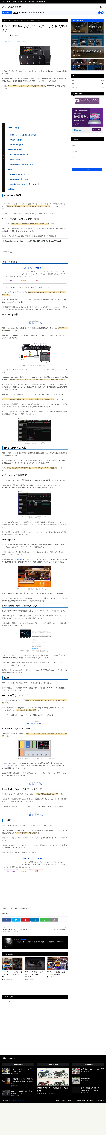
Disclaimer (31, 1)
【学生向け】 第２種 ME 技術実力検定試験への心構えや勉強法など (22, 1081)
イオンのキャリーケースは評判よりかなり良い (87, 28)
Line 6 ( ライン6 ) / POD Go (32, 268)
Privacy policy (22, 1)
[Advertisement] (35, 106)
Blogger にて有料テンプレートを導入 (86, 41)
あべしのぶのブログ (11, 7)
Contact (14, 1)
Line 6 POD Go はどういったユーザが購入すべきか (22, 1092)
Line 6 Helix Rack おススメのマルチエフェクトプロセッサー (12, 974)
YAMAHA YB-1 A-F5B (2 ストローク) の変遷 (31, 12)
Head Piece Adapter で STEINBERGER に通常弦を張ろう (87, 64)
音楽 (16, 908)
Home (2, 1)
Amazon (23, 280)
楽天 (36, 280)
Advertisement (40, 1)
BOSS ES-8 (18, 559)
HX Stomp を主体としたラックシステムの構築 (57, 973)
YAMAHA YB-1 (85, 1078)
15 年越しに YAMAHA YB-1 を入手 (92, 1069)
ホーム (5, 20)
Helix (9, 20)
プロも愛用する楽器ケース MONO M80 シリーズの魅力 (90, 1089)
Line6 (10, 908)
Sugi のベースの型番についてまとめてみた (87, 52)
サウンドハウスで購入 (35, 323)
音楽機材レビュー (25, 908)
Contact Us (71, 1100)
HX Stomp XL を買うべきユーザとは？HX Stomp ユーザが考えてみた (35, 974)
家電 (88, 84)
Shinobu (6, 35)
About (8, 1)
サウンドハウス (10, 280)
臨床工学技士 (88, 87)
